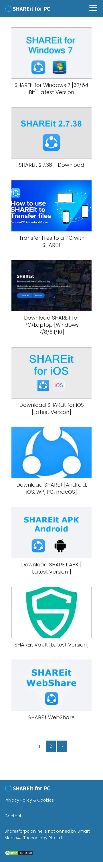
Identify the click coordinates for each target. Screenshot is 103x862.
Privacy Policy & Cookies (29, 800)
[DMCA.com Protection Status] (19, 854)
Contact (13, 816)
